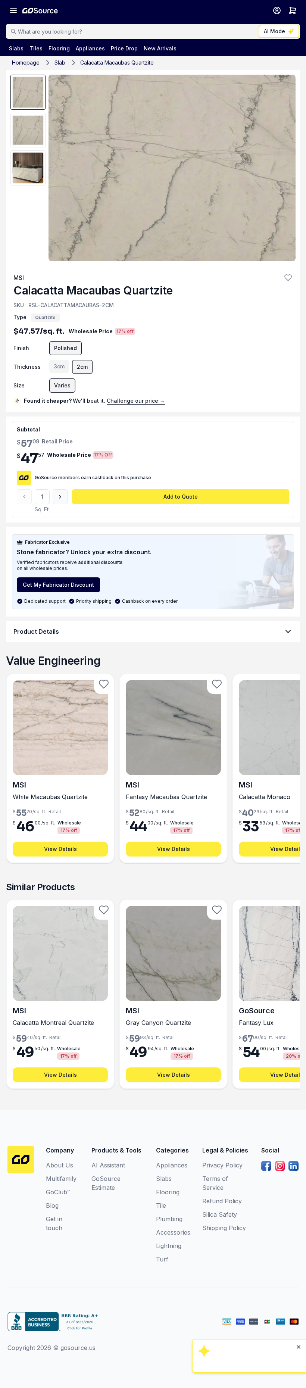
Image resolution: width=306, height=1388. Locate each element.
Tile (161, 1205)
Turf (162, 1259)
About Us (59, 1165)
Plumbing (169, 1219)
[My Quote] (292, 10)
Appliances (171, 1165)
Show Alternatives (248, 1289)
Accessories (173, 1232)
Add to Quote (180, 496)
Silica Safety (219, 1214)
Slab (59, 62)
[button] (288, 277)
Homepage (26, 62)
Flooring (167, 1192)
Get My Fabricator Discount (58, 584)
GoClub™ (58, 1192)
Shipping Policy (224, 1228)
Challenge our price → (136, 400)
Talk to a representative (248, 1310)
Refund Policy (222, 1201)
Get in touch (54, 1223)
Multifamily (61, 1178)
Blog (52, 1205)
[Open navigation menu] (13, 10)
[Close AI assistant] (298, 1250)
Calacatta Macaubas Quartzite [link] (117, 62)
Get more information (248, 1330)
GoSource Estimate (106, 1183)
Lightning (168, 1246)
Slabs (164, 1178)
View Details (60, 849)
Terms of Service (215, 1183)
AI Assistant (108, 1165)
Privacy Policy (222, 1165)
